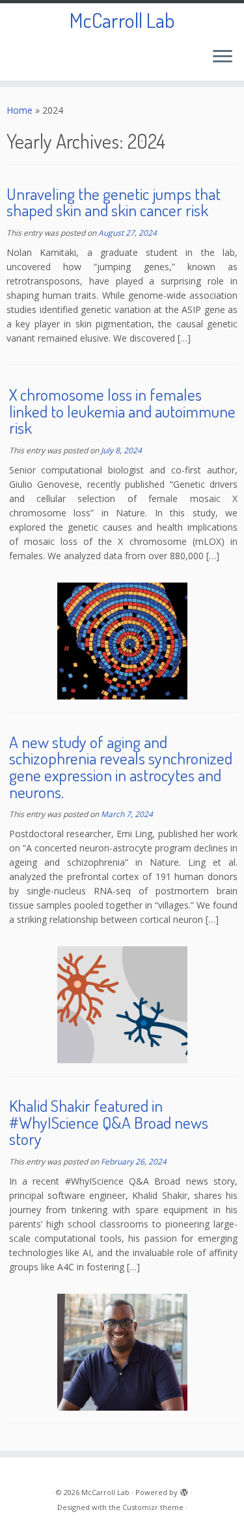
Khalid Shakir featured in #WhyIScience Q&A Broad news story (108, 1122)
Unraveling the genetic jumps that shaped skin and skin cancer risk (114, 202)
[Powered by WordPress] (184, 1489)
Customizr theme (152, 1507)
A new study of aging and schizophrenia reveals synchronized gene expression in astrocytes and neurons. (120, 766)
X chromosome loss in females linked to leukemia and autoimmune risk (122, 411)
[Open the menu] (222, 57)
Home (20, 110)
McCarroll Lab (122, 20)
